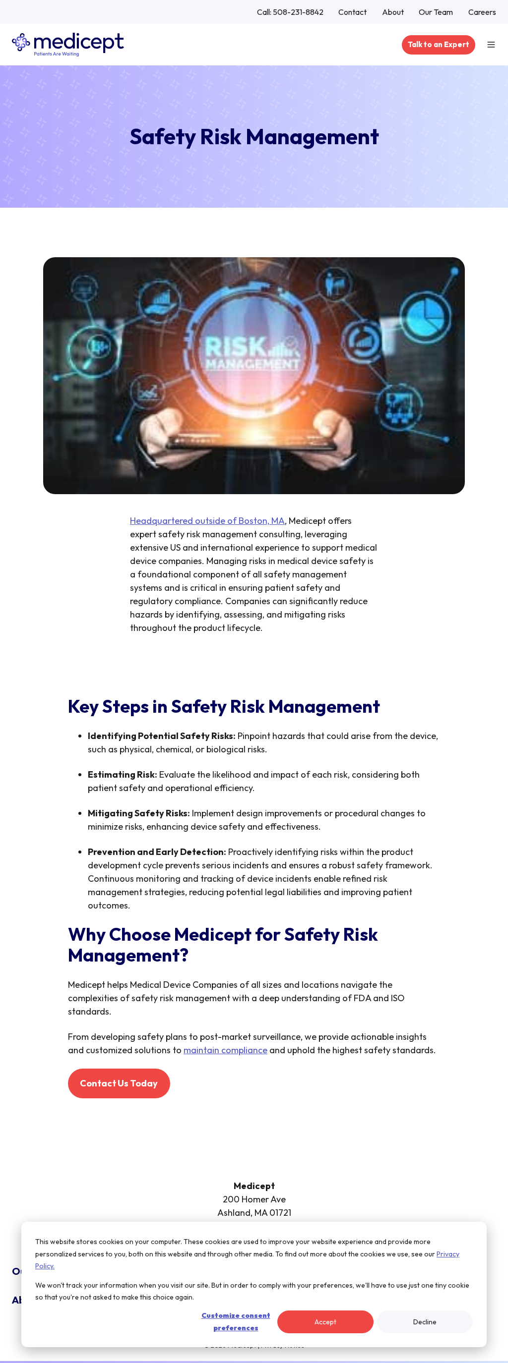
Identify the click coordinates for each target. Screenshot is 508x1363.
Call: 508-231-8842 (290, 12)
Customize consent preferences (235, 1321)
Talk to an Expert (438, 44)
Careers (482, 12)
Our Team (436, 12)
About (393, 12)
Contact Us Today (119, 1083)
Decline (425, 1321)
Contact (352, 12)
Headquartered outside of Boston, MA (207, 520)
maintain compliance (225, 1050)
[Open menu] (491, 45)
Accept (325, 1321)
